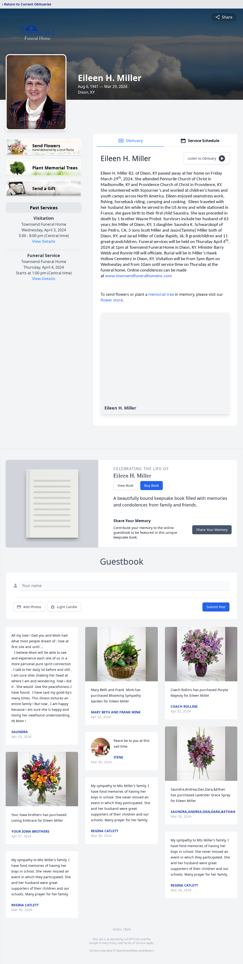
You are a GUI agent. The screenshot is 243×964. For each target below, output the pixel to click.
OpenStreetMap (126, 951)
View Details (43, 241)
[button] (42, 779)
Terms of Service (134, 943)
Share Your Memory (212, 529)
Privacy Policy (108, 943)
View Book (125, 485)
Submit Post (215, 607)
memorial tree (161, 294)
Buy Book (151, 485)
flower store (112, 300)
